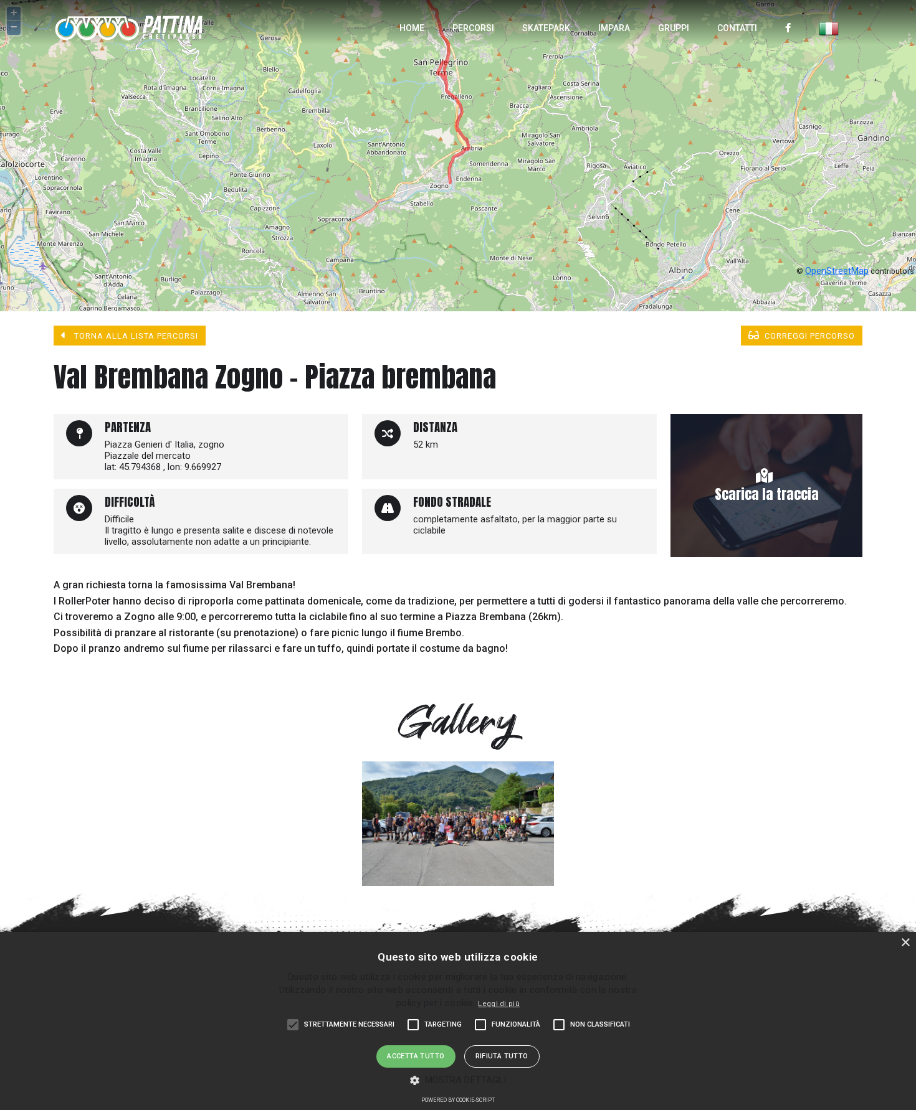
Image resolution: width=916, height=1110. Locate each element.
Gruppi (673, 28)
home (411, 28)
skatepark (546, 28)
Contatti (737, 28)
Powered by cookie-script (458, 1100)
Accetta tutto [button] (415, 1056)
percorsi (473, 28)
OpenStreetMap (837, 270)
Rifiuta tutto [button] (501, 1056)
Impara (614, 28)
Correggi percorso (810, 336)
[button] (458, 1080)
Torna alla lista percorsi (135, 336)
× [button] (905, 943)
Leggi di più (499, 1004)
